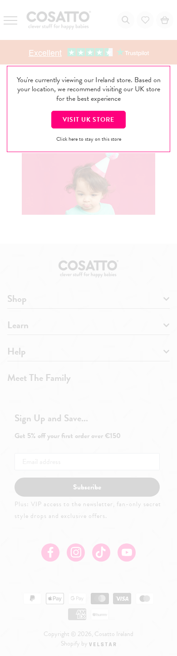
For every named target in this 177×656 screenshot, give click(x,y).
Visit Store (88, 119)
